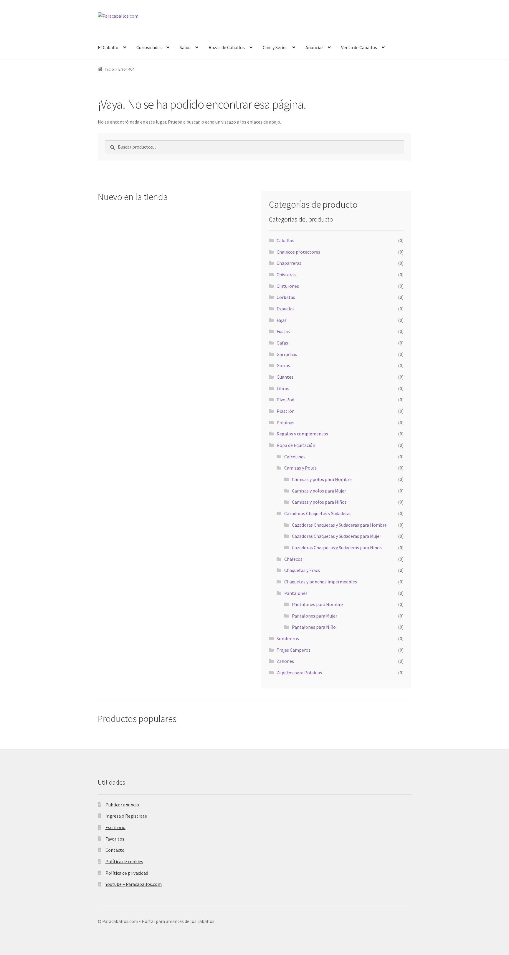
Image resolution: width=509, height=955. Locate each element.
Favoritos (114, 839)
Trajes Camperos (293, 650)
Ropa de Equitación (296, 445)
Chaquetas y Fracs (302, 570)
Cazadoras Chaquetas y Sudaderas (317, 513)
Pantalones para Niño (314, 627)
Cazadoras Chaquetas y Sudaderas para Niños (337, 547)
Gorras (283, 365)
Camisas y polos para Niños (319, 502)
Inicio (109, 69)
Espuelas (286, 309)
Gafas (282, 343)
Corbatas (286, 297)
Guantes (285, 377)
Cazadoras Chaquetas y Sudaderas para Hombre (339, 525)
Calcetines (294, 457)
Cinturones (288, 286)
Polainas (285, 422)
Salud (185, 47)
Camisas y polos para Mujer (319, 491)
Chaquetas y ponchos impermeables (320, 582)
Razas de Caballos (227, 47)
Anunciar (314, 47)
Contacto (115, 850)
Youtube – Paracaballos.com (133, 884)
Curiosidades (149, 47)
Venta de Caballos (359, 47)
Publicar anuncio (122, 805)
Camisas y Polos (300, 468)
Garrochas (287, 354)
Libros (283, 388)
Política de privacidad (126, 873)
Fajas (282, 320)
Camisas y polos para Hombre (322, 479)
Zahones (285, 661)
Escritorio (115, 827)
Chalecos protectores (298, 252)
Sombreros (288, 638)
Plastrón (286, 411)
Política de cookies (124, 861)
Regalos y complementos (302, 434)
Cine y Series (275, 47)
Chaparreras (289, 263)
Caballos (285, 240)
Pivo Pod (285, 399)
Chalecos (293, 559)
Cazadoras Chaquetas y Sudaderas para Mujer (336, 536)
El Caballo (108, 47)
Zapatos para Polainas (299, 673)
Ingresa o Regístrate (126, 816)
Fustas (283, 331)
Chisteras (286, 274)
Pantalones (296, 593)
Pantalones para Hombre (317, 604)
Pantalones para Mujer (314, 616)
